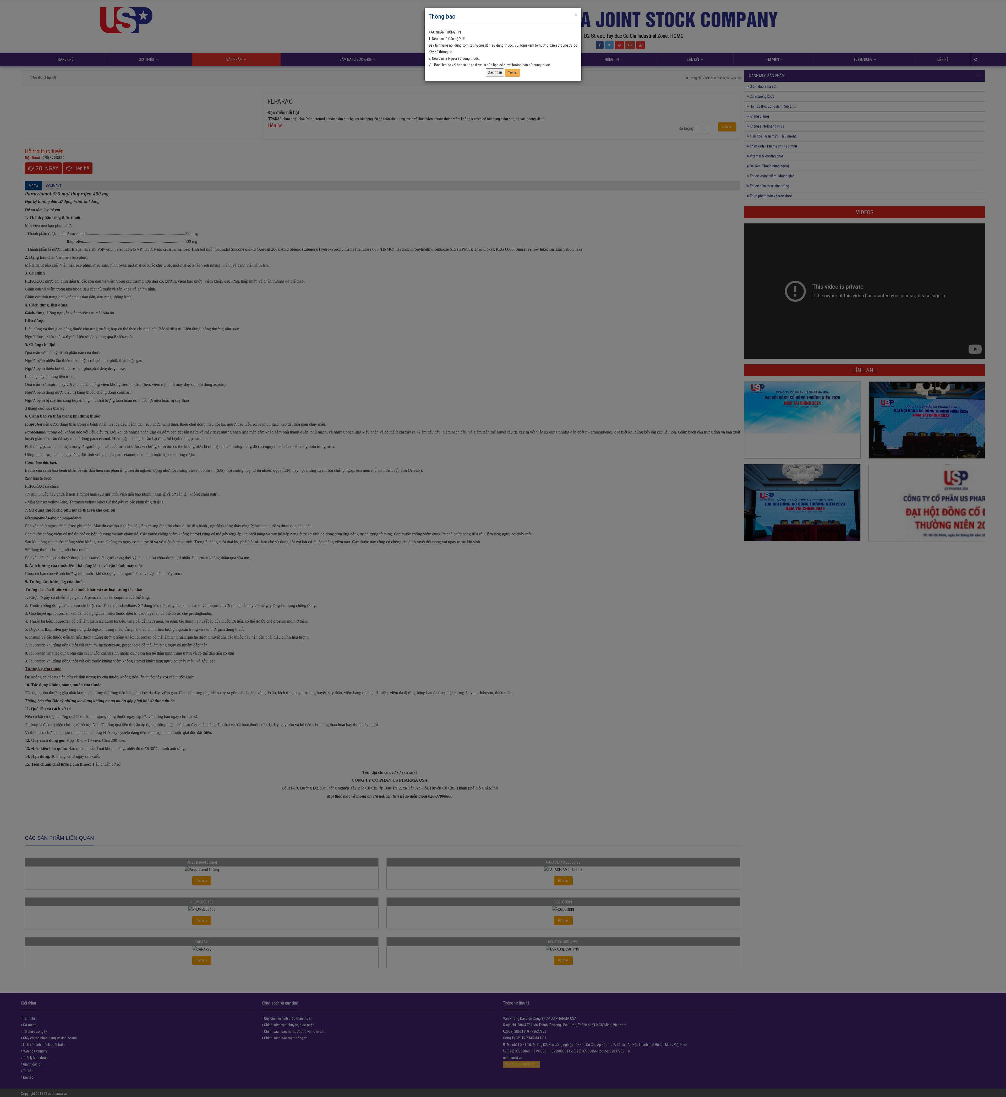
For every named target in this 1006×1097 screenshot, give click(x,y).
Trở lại (512, 72)
